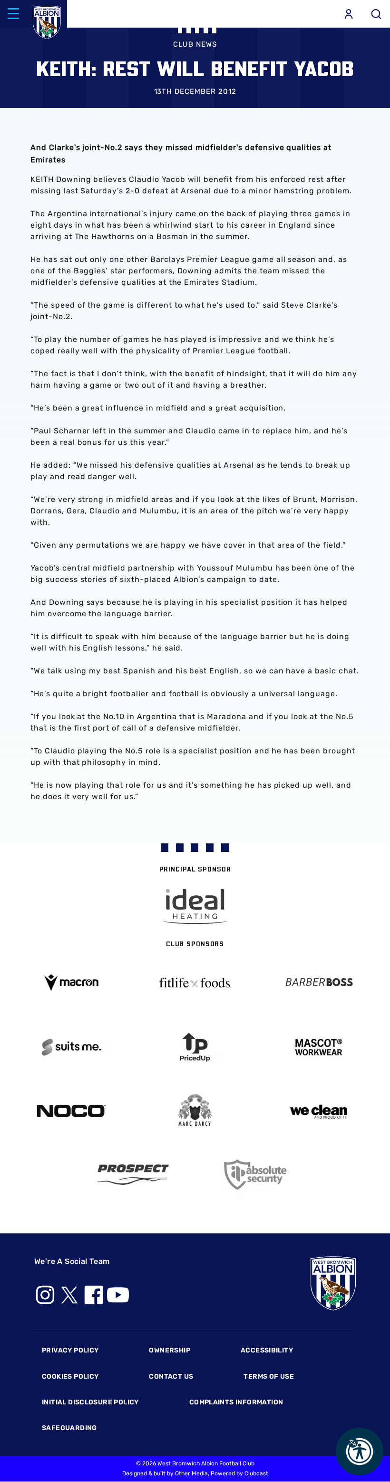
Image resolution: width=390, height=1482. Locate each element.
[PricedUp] (195, 1047)
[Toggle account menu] (348, 14)
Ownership (169, 1350)
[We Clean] (318, 1111)
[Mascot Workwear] (318, 1047)
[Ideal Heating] (195, 906)
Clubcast (256, 1473)
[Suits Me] (71, 1047)
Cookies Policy (70, 1376)
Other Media (191, 1473)
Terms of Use (269, 1376)
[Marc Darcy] (195, 1111)
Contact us (171, 1376)
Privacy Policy (70, 1350)
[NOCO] (71, 1110)
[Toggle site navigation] (13, 14)
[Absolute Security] (257, 1175)
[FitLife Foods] (195, 982)
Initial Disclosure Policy (90, 1402)
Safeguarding (69, 1428)
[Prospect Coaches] (133, 1174)
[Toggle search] (376, 14)
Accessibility (267, 1350)
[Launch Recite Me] (359, 1451)
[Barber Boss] (318, 983)
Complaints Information (236, 1402)
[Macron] (71, 983)
